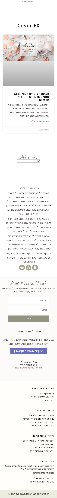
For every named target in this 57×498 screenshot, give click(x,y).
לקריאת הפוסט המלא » (39, 121)
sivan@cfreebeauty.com (28, 367)
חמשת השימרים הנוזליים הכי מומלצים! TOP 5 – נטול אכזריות (31, 97)
